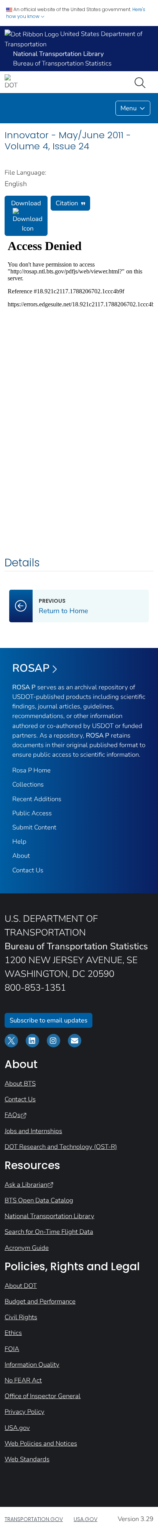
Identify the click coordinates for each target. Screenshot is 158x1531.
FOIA (12, 1349)
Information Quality (32, 1364)
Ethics (13, 1332)
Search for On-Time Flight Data (49, 1231)
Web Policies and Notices (41, 1443)
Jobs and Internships (33, 1131)
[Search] (141, 82)
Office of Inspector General (43, 1396)
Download (26, 203)
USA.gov (17, 1427)
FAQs (12, 1115)
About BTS (20, 1083)
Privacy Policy (24, 1411)
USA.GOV (85, 1519)
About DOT (21, 1285)
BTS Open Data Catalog (39, 1200)
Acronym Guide (27, 1247)
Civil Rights (21, 1317)
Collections (28, 784)
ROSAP (30, 668)
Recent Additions (36, 799)
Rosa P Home (31, 770)
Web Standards (27, 1459)
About (21, 855)
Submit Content (34, 827)
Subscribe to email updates (48, 1020)
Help (19, 841)
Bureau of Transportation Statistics (62, 63)
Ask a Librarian (26, 1184)
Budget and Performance (40, 1301)
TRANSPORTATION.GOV (34, 1519)
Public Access (32, 813)
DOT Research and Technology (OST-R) (61, 1146)
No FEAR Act (23, 1380)
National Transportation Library (49, 1216)
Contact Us (27, 870)
